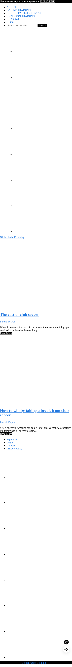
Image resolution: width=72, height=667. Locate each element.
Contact (11, 445)
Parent (3, 321)
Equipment (12, 439)
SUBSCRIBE (47, 1)
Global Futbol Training (12, 237)
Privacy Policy (14, 448)
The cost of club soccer (19, 314)
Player (11, 321)
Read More (6, 333)
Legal (10, 442)
